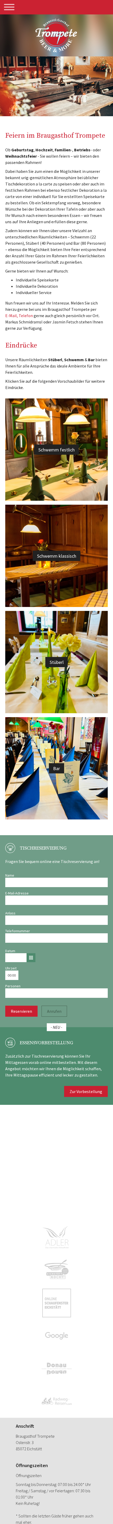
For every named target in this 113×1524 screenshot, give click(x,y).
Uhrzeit (11, 968)
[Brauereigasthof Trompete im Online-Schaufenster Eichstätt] (56, 1303)
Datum (10, 950)
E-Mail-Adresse (17, 893)
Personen (12, 986)
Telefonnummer (17, 931)
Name (9, 875)
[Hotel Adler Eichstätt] (56, 1237)
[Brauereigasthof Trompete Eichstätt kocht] (56, 1270)
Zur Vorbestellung (86, 1091)
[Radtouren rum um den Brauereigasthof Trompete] (56, 1401)
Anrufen (54, 1011)
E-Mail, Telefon (19, 315)
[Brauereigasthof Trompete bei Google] (56, 1335)
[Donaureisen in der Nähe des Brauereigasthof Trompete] (56, 1368)
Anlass (10, 913)
